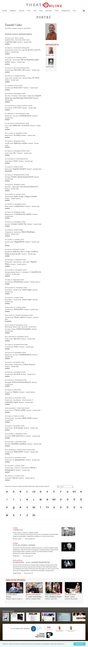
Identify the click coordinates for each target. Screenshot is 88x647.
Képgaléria (13, 11)
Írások (41, 11)
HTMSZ (57, 11)
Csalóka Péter (19, 206)
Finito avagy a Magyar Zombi (25, 196)
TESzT (74, 11)
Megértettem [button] (79, 644)
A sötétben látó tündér (23, 214)
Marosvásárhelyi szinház (53, 594)
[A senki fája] (68, 531)
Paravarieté (18, 88)
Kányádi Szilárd (37, 169)
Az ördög (16, 135)
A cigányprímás (19, 460)
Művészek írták (17, 560)
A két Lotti (17, 108)
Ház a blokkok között (53, 597)
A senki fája (18, 530)
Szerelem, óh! (19, 70)
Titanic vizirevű (20, 317)
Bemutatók (49, 11)
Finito (16, 347)
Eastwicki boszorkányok (21, 382)
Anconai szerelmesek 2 (29, 187)
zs (33, 515)
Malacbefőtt (18, 309)
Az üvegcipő (18, 428)
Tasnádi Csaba (28, 42)
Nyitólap (4, 11)
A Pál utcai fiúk (19, 410)
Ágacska (16, 339)
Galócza (15, 478)
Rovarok (17, 374)
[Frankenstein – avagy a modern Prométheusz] (68, 563)
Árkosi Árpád (73, 599)
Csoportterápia (10, 42)
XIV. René (35, 78)
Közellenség (18, 282)
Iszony (8, 597)
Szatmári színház (11, 594)
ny (54, 499)
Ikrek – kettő (70, 597)
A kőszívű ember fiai (18, 224)
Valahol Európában (23, 329)
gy (74, 492)
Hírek (35, 11)
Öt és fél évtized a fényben (24, 545)
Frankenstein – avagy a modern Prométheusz (31, 562)
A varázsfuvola (35, 272)
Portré (29, 11)
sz (33, 507)
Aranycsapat (27, 290)
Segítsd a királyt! (19, 169)
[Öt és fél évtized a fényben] (68, 546)
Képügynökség (66, 11)
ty (47, 507)
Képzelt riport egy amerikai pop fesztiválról (23, 97)
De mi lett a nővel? (33, 50)
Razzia (16, 392)
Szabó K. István (16, 599)
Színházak (21, 11)
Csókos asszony (29, 364)
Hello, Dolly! (27, 418)
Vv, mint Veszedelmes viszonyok (34, 597)
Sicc (14, 153)
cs (33, 492)
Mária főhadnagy (28, 232)
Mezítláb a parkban (18, 444)
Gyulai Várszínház (70, 594)
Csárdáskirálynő (25, 116)
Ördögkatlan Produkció (33, 594)
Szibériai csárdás (20, 143)
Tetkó (15, 161)
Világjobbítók (19, 242)
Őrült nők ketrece (18, 436)
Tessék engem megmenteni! (22, 177)
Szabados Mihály (35, 599)
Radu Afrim (54, 599)
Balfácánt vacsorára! (21, 125)
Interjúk (15, 528)
